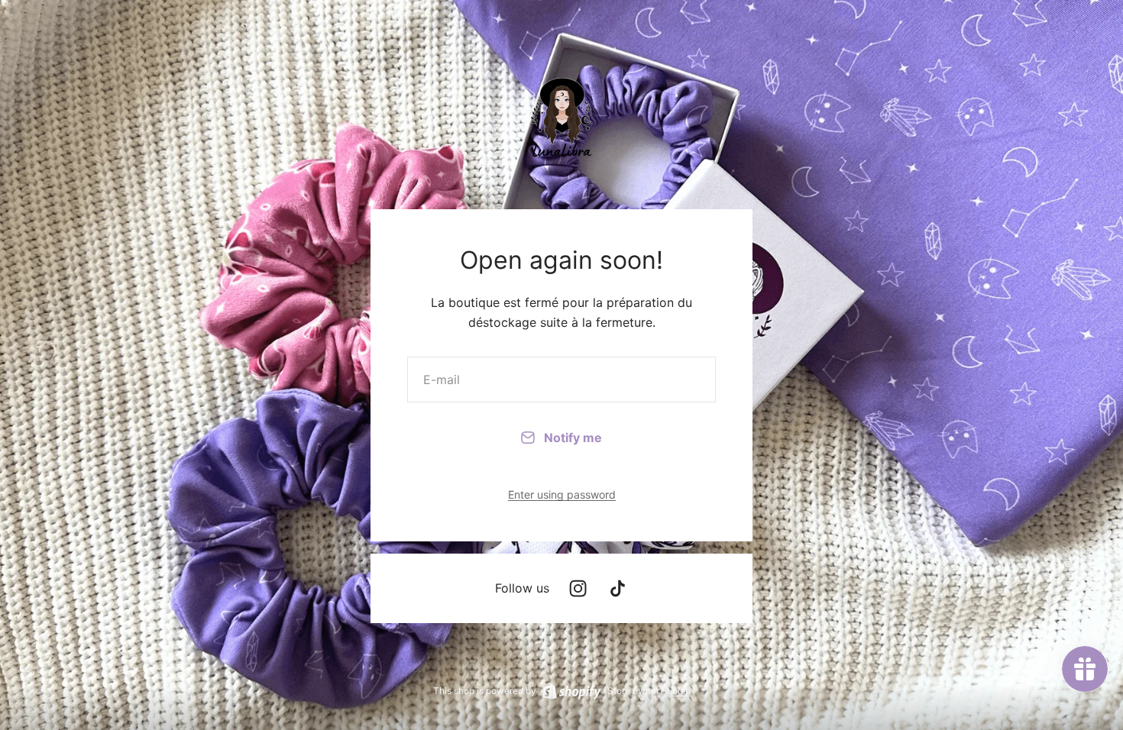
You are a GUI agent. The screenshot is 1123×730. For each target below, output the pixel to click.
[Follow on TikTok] (617, 588)
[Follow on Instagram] (578, 588)
